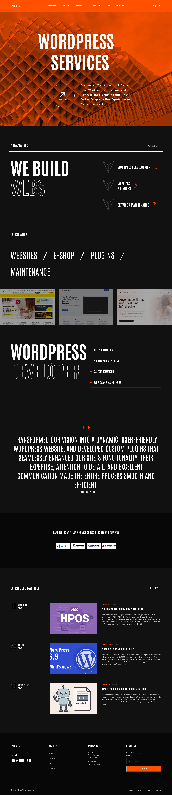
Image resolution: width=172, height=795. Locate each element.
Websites (24, 254)
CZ (154, 6)
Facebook (129, 790)
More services (153, 146)
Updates (111, 644)
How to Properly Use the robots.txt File (124, 689)
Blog (107, 6)
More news (154, 588)
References (81, 6)
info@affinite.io (21, 760)
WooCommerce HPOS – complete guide (122, 609)
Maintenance (30, 271)
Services (52, 6)
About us (96, 6)
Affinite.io (15, 5)
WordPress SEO (106, 684)
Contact (119, 6)
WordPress (105, 644)
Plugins (102, 254)
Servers (158, 790)
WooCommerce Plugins (106, 360)
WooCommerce (106, 604)
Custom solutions (104, 371)
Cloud (66, 6)
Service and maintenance (108, 382)
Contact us (62, 99)
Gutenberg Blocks (104, 350)
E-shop (64, 254)
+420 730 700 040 (94, 764)
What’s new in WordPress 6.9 (118, 649)
